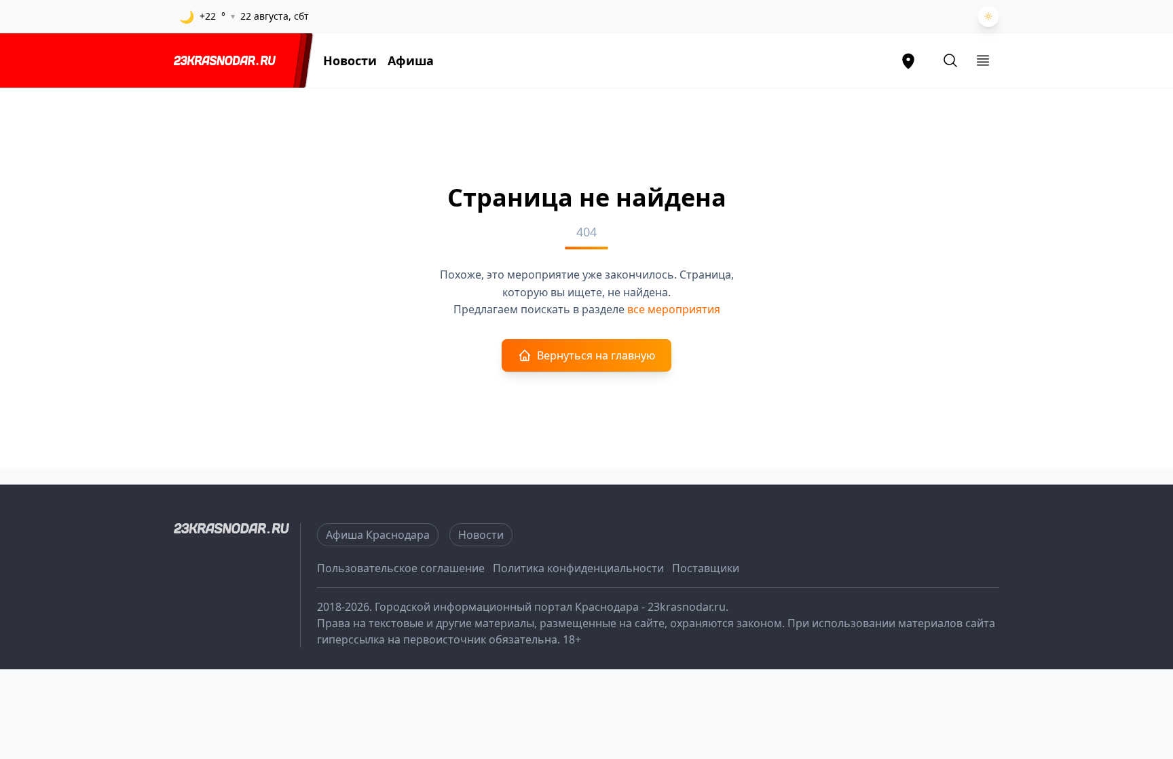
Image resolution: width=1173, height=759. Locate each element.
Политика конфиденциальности (578, 568)
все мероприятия (673, 309)
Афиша (411, 60)
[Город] (908, 60)
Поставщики (705, 568)
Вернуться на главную (596, 355)
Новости (350, 60)
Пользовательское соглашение (401, 568)
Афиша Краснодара (378, 534)
